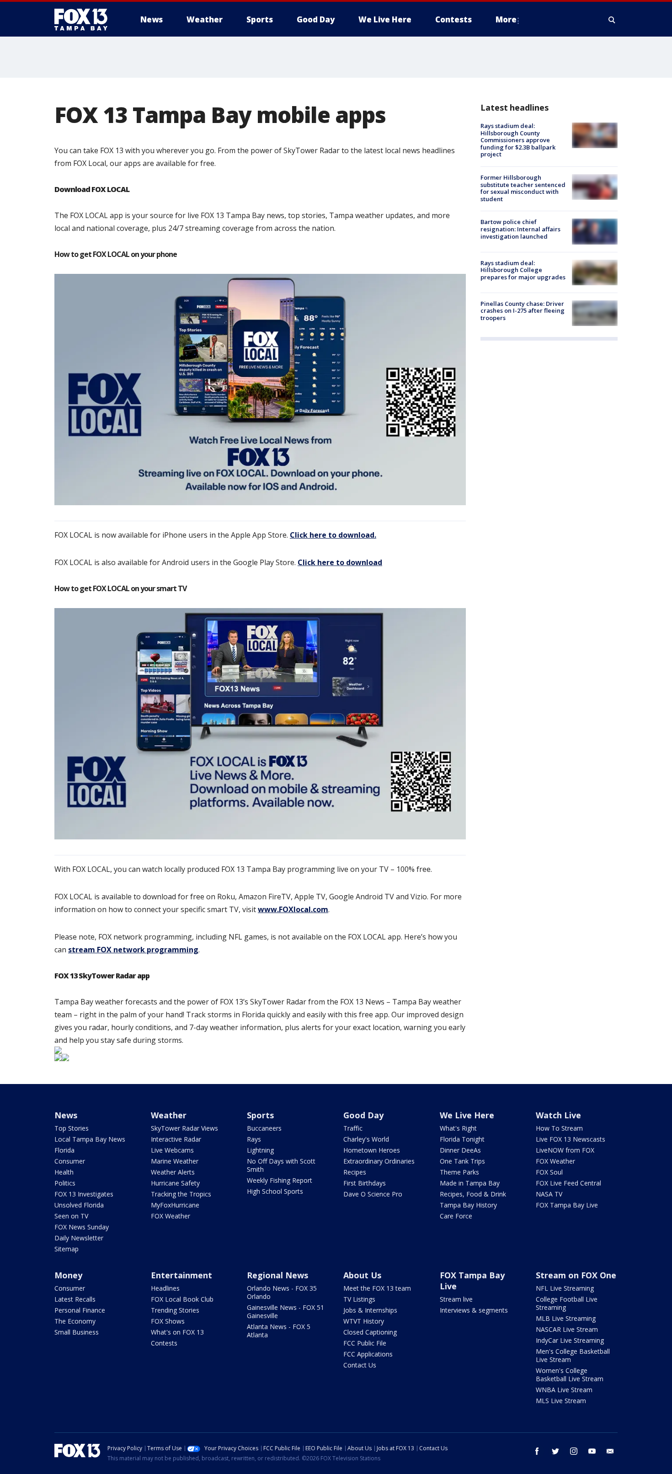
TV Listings (359, 1299)
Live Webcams (172, 1150)
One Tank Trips (462, 1161)
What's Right (458, 1128)
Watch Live (558, 1115)
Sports (260, 1115)
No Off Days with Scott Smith (281, 1165)
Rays (254, 1139)
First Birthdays (364, 1183)
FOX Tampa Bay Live (567, 1205)
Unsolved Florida (79, 1205)
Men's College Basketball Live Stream (573, 1355)
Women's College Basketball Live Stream (569, 1374)
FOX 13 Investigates (83, 1194)
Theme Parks (459, 1172)
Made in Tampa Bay (470, 1183)
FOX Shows (168, 1321)
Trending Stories (175, 1310)
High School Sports (275, 1191)
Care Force (456, 1216)
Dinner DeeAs (460, 1150)
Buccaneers (264, 1128)
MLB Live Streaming (566, 1318)
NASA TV (549, 1194)
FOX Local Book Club (182, 1299)
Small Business (76, 1332)
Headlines (165, 1288)
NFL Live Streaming (565, 1288)
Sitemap (66, 1248)
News (65, 1115)
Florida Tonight (462, 1139)
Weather (169, 1115)
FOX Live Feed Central (568, 1183)
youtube (592, 1451)
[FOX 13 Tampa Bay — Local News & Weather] (84, 20)
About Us (362, 1275)
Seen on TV (71, 1216)
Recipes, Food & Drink (473, 1194)
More (506, 19)
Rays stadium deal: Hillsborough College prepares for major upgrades (522, 270)
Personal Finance (79, 1310)
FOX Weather (170, 1216)
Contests (164, 1343)
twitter (555, 1451)
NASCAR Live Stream (567, 1329)
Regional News (277, 1275)
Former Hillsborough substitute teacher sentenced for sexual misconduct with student (522, 188)
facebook (537, 1451)
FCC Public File (364, 1343)
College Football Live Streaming (566, 1303)
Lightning (260, 1150)
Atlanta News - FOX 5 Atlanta (278, 1330)
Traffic (353, 1128)
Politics (64, 1183)
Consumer (69, 1161)
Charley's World (366, 1139)
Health (64, 1172)
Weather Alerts (173, 1172)
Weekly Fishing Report (279, 1180)
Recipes (354, 1172)
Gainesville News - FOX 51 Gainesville (285, 1311)
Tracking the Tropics (181, 1194)
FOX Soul (549, 1172)
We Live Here (467, 1115)
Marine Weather (174, 1161)
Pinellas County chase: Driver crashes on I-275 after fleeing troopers (522, 310)
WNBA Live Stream (564, 1389)
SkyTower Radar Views (184, 1128)
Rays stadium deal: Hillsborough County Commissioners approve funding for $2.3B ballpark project (517, 140)
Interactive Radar (176, 1139)
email (610, 1451)
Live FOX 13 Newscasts (570, 1139)
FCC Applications (368, 1354)
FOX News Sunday (81, 1227)
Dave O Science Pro (372, 1194)
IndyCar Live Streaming (570, 1340)
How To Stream (559, 1128)
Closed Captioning (370, 1332)
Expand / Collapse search (612, 20)
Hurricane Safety (175, 1183)
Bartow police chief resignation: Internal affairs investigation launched (520, 229)
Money (68, 1275)
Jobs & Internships (370, 1310)
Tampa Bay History (468, 1205)
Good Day (363, 1115)
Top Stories (71, 1128)
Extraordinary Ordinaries (379, 1161)
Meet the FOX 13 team (377, 1288)
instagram (573, 1451)
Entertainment (181, 1275)
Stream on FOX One (576, 1275)
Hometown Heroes (371, 1150)
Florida (64, 1150)
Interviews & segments (474, 1310)
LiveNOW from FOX (565, 1150)
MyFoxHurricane (175, 1205)
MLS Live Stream (561, 1400)
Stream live (456, 1299)
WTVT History (363, 1321)
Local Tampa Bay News (89, 1139)
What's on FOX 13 (177, 1332)
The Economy (75, 1321)
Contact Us (359, 1365)
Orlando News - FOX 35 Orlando (282, 1292)
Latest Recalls (75, 1299)
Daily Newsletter (78, 1238)
